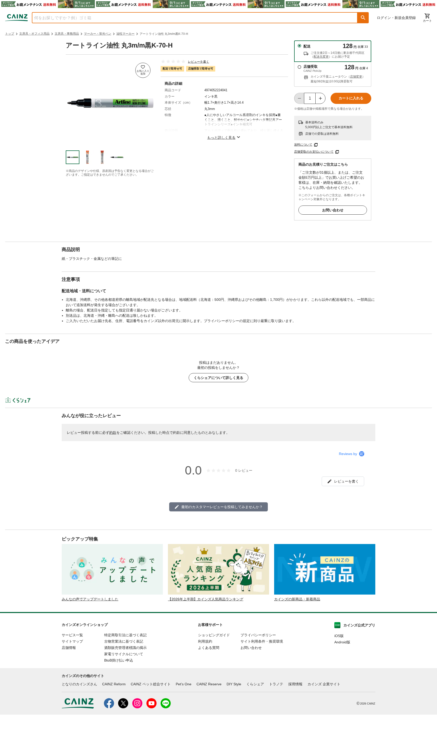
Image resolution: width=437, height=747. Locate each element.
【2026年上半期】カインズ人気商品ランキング (205, 599)
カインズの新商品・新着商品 (297, 599)
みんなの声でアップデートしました (90, 599)
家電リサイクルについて (123, 654)
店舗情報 (69, 648)
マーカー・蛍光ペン (97, 33)
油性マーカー (125, 33)
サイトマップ (72, 641)
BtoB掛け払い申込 (118, 660)
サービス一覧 (72, 635)
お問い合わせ (332, 210)
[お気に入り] (142, 70)
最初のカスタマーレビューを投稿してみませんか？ (222, 507)
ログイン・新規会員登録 (396, 18)
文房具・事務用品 (67, 33)
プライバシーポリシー (258, 635)
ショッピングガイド (214, 635)
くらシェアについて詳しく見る (218, 378)
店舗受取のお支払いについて (314, 151)
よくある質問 (208, 648)
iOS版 (339, 636)
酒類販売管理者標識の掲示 (125, 648)
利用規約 (205, 641)
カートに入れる (351, 98)
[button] (363, 17)
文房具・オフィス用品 (34, 33)
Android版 (342, 642)
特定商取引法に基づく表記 (125, 635)
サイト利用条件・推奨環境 (262, 641)
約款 (112, 433)
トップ (9, 33)
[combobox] (191, 17)
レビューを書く (198, 61)
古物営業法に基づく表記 (123, 641)
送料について (303, 144)
